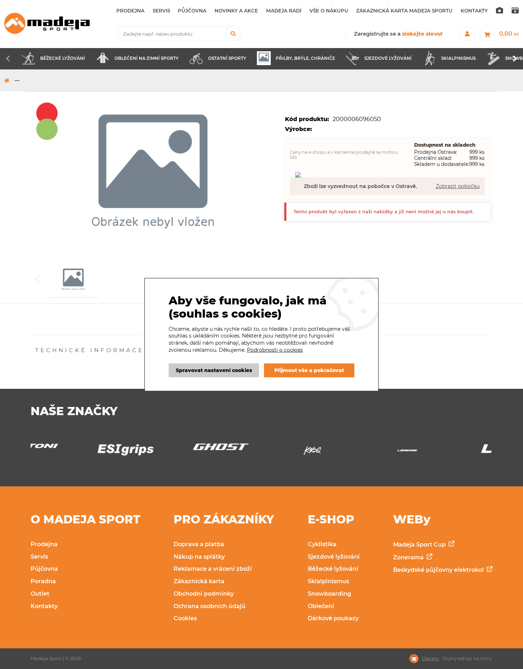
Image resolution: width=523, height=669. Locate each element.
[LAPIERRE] (357, 452)
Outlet (40, 593)
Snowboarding (329, 593)
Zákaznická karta (199, 581)
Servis (39, 556)
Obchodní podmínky (204, 593)
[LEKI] (452, 451)
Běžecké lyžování (333, 568)
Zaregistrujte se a (398, 34)
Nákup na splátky (199, 556)
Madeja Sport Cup (420, 544)
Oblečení (321, 606)
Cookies (185, 618)
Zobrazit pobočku (458, 186)
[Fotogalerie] (499, 11)
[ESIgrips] (71, 451)
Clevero (430, 658)
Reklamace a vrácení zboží (213, 568)
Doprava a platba (199, 544)
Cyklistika (322, 544)
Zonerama (409, 557)
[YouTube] (515, 11)
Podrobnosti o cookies (275, 349)
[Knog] (261, 452)
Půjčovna (44, 568)
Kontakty (44, 606)
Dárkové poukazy (333, 618)
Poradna (43, 581)
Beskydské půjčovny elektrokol (439, 569)
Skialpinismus (328, 581)
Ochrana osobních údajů (209, 606)
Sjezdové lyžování (334, 556)
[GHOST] (166, 448)
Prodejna (44, 544)
